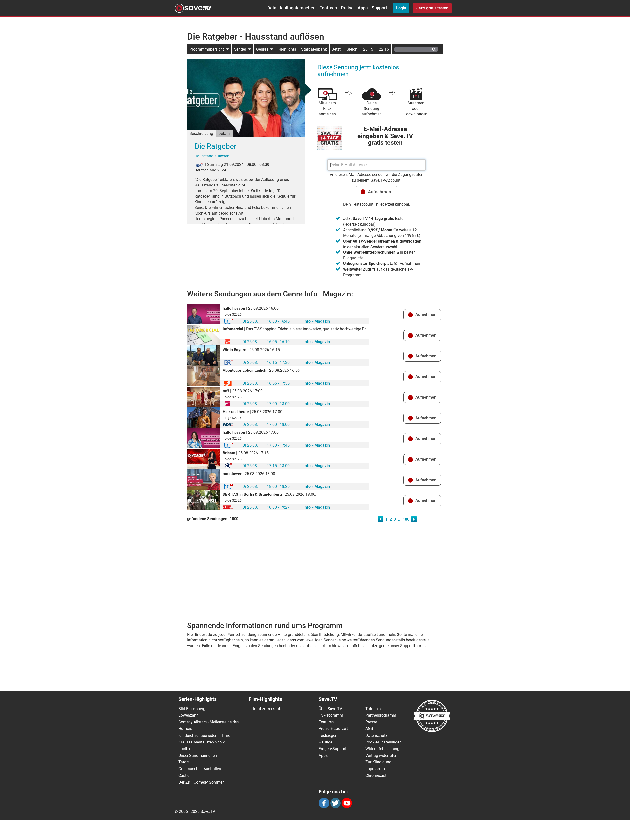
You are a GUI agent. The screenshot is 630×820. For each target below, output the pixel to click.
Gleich (351, 49)
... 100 (403, 519)
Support (379, 7)
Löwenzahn (188, 715)
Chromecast (375, 775)
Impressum (375, 768)
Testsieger (327, 735)
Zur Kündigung (378, 762)
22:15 (384, 49)
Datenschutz (376, 735)
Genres (263, 49)
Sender (241, 49)
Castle (183, 775)
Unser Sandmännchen (197, 755)
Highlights (287, 49)
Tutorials (373, 708)
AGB (369, 728)
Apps (363, 7)
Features (328, 7)
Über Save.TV (330, 708)
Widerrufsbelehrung (382, 748)
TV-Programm (331, 715)
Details (224, 133)
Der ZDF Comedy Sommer (201, 782)
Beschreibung (201, 133)
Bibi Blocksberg (191, 708)
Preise (347, 7)
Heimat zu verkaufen (266, 708)
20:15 (368, 49)
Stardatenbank (314, 49)
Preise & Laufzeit (333, 728)
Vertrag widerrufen (381, 755)
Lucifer (184, 748)
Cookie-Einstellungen (383, 742)
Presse (371, 722)
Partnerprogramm (380, 715)
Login (401, 8)
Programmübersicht (207, 49)
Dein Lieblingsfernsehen (291, 7)
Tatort (183, 762)
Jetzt (336, 49)
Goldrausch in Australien (199, 768)
